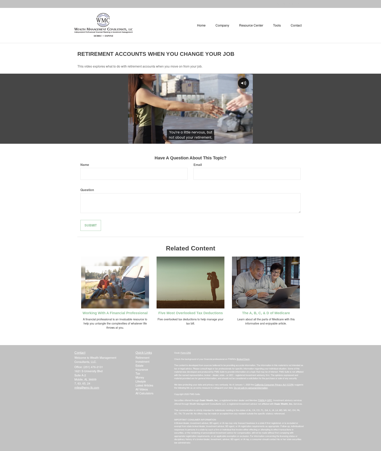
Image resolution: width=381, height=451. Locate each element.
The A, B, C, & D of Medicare (266, 313)
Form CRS (186, 352)
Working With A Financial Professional (115, 313)
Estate (139, 365)
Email (197, 165)
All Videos (142, 389)
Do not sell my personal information (251, 387)
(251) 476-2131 (291, 4)
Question (87, 190)
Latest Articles (144, 385)
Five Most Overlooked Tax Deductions (190, 313)
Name (84, 165)
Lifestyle (141, 381)
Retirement (142, 358)
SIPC (269, 400)
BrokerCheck (243, 359)
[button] (222, 25)
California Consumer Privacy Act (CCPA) (274, 384)
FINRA (261, 400)
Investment (142, 361)
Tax (138, 373)
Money (140, 377)
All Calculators (144, 393)
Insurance (142, 369)
